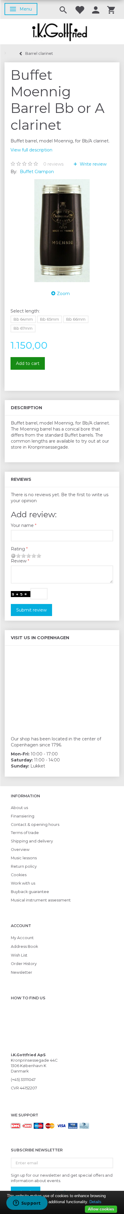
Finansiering (22, 816)
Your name (22, 525)
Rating (18, 549)
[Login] (96, 9)
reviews (53, 164)
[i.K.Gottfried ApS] (62, 31)
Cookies (18, 875)
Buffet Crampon (37, 171)
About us (19, 807)
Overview (20, 849)
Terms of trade (25, 832)
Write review (93, 164)
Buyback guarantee (30, 891)
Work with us (23, 883)
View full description (31, 150)
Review (18, 561)
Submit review (31, 610)
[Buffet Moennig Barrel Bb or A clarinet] (62, 230)
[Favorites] (79, 9)
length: (25, 311)
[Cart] (111, 9)
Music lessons (24, 858)
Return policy (24, 866)
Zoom (63, 293)
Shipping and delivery (32, 841)
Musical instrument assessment (41, 900)
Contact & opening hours (35, 824)
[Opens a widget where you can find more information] (27, 1203)
